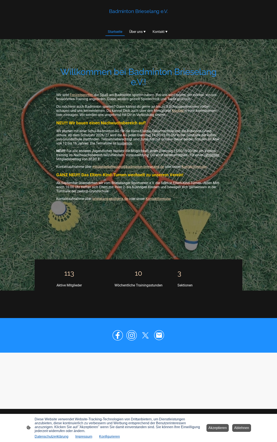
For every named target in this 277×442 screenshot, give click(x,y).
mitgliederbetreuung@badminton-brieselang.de (128, 167)
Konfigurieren (109, 436)
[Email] (159, 335)
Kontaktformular (194, 167)
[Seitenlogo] (138, 18)
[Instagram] (131, 335)
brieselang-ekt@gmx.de (110, 199)
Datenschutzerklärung (51, 436)
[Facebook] (118, 335)
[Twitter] (145, 335)
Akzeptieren (217, 428)
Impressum (83, 436)
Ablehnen (241, 428)
